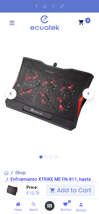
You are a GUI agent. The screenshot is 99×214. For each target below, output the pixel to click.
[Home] (18, 204)
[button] (11, 93)
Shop (20, 172)
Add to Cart (73, 190)
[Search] (33, 204)
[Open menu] (49, 205)
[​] (36, 6)
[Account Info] (81, 204)
